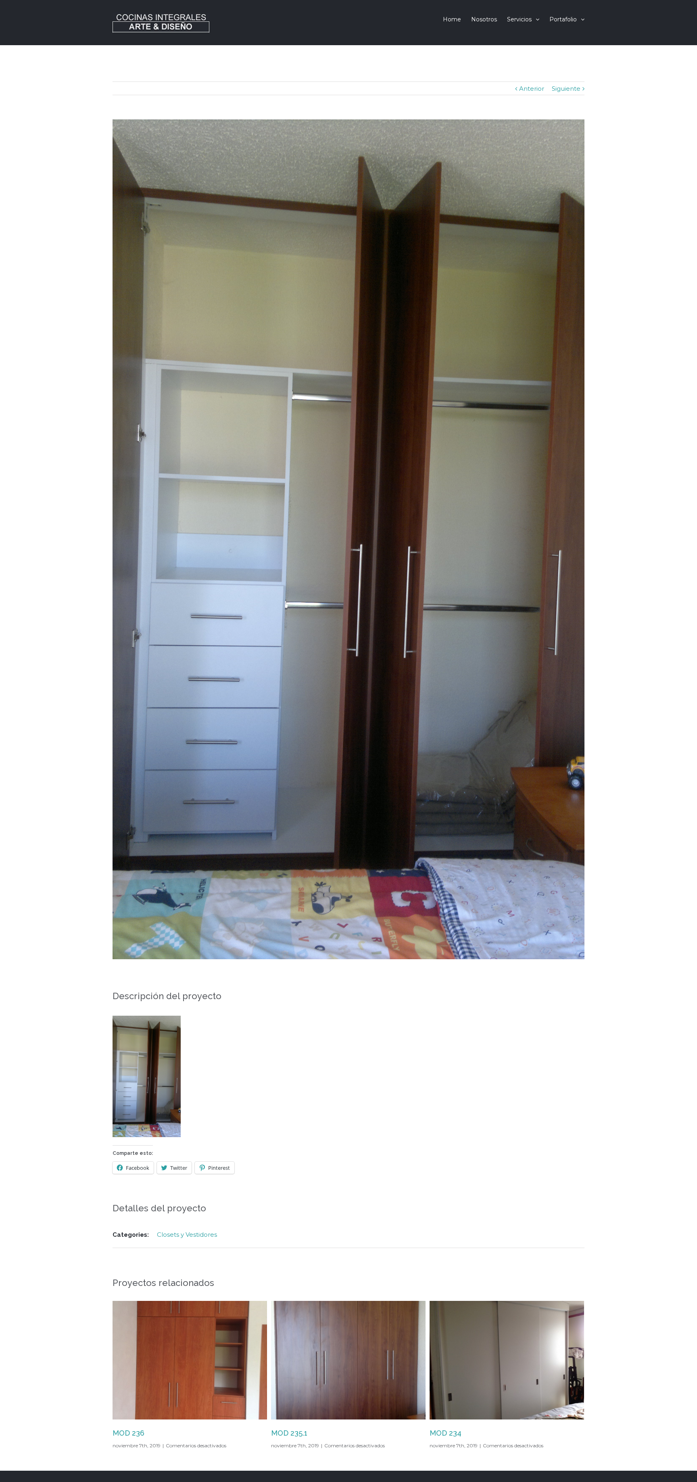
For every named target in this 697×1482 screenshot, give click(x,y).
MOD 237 (445, 1433)
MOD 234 (287, 1433)
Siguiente (566, 88)
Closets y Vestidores (187, 1234)
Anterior (531, 88)
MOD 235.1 (131, 1433)
